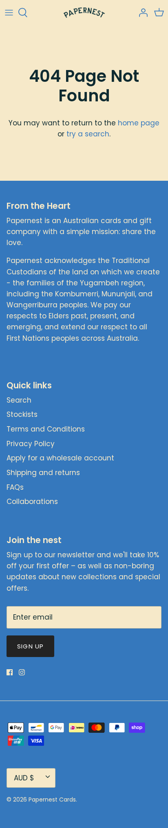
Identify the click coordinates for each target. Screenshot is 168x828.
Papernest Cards (52, 799)
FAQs (15, 487)
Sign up (30, 646)
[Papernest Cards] (84, 12)
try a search (87, 134)
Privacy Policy (31, 444)
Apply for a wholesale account (60, 458)
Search (19, 400)
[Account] (141, 13)
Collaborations (32, 501)
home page (138, 123)
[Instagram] (22, 672)
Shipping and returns (43, 473)
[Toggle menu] (9, 13)
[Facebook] (10, 672)
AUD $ (24, 778)
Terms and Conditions (46, 429)
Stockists (22, 414)
